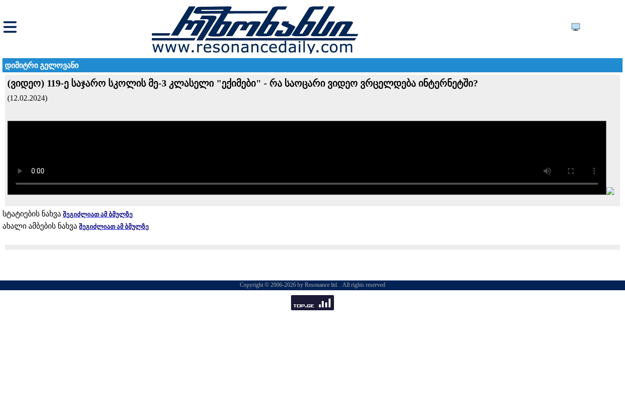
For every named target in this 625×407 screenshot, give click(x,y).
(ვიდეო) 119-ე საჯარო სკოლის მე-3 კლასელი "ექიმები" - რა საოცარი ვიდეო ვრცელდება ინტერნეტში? (242, 83)
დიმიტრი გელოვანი (42, 65)
